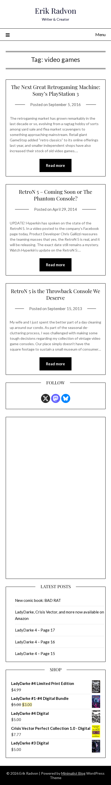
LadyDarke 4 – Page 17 (35, 630)
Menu (100, 34)
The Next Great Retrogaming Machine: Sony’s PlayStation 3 (55, 90)
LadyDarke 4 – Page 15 (35, 653)
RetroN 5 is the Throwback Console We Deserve (55, 294)
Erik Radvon (55, 10)
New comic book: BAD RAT (38, 600)
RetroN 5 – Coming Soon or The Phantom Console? (55, 195)
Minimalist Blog (73, 773)
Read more (55, 165)
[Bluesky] (65, 398)
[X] (45, 398)
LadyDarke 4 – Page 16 (35, 642)
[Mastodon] (55, 398)
